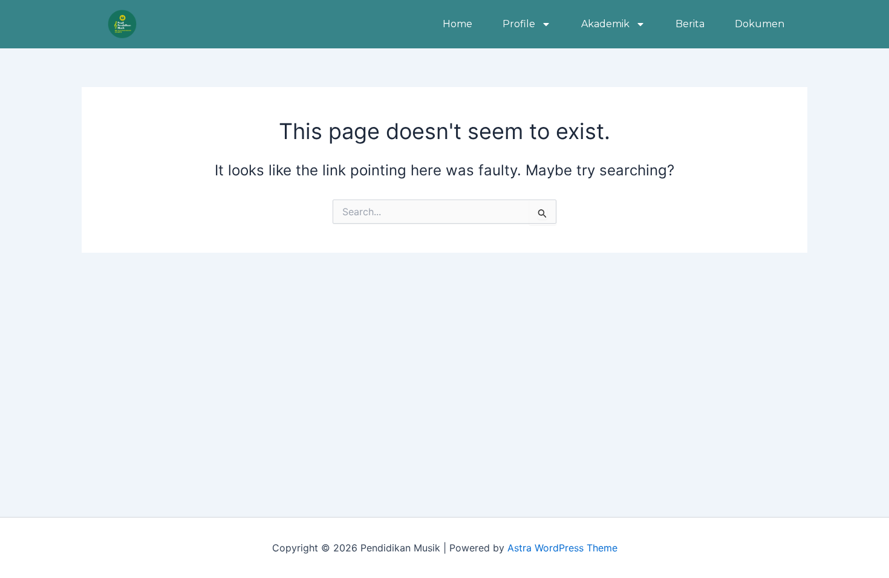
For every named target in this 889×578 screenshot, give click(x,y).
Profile (519, 24)
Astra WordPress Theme (562, 548)
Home (457, 24)
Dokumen (759, 24)
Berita (690, 24)
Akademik (605, 24)
